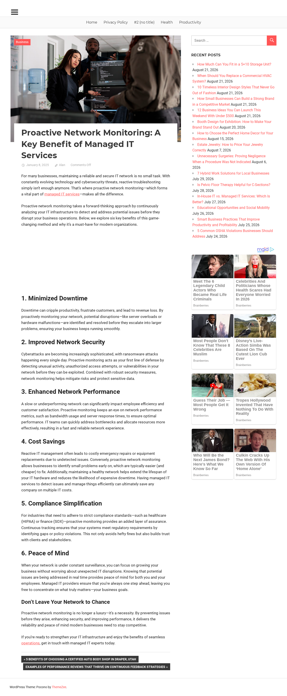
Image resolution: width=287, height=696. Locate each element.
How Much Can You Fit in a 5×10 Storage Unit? (234, 64)
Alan (62, 165)
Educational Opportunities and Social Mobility (233, 208)
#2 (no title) (144, 22)
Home (91, 22)
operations (30, 643)
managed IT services (62, 194)
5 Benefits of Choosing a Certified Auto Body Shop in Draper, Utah (81, 660)
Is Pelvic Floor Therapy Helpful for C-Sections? (233, 185)
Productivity (190, 22)
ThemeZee (59, 687)
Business (22, 42)
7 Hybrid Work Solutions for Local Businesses (233, 173)
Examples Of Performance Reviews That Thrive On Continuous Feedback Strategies (95, 667)
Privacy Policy (116, 22)
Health (167, 22)
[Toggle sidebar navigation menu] (14, 12)
